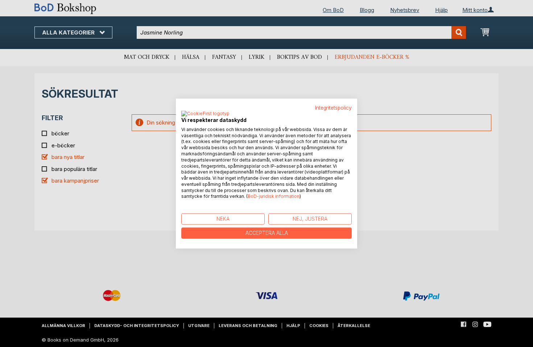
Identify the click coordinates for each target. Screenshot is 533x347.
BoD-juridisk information (273, 196)
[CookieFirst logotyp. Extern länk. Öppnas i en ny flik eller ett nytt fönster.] (205, 113)
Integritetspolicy (333, 108)
